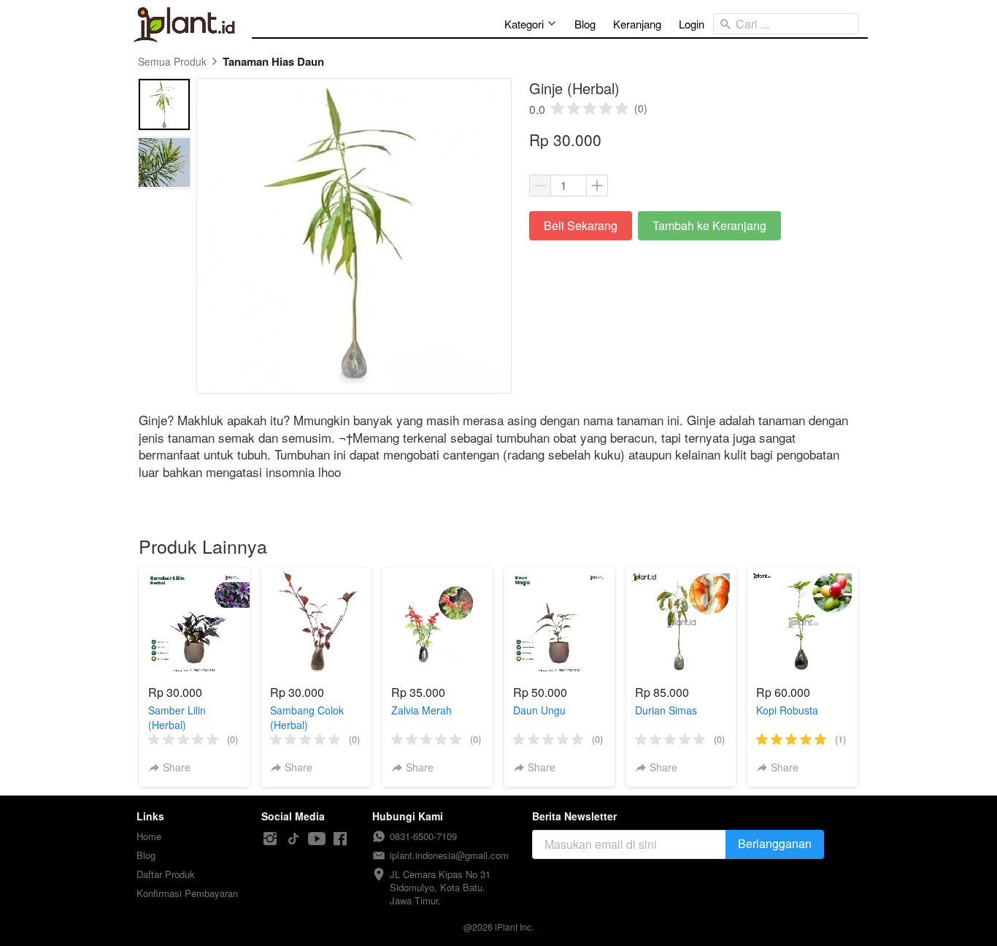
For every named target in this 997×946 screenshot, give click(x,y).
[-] (270, 839)
